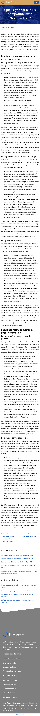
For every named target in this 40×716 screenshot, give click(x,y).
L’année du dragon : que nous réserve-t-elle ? (15, 591)
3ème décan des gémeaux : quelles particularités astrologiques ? (9, 537)
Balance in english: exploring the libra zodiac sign (17, 558)
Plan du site (20, 715)
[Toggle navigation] (36, 2)
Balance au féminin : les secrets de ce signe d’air (16, 562)
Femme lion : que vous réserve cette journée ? (29, 535)
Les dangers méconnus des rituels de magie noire (17, 555)
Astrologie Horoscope (8, 27)
